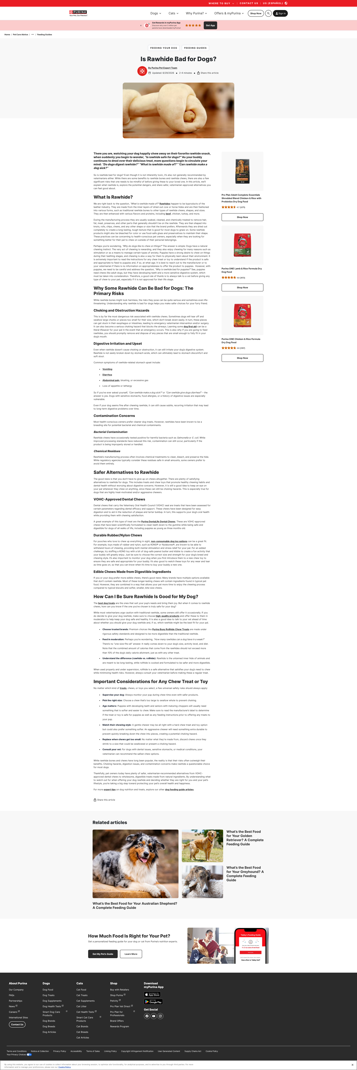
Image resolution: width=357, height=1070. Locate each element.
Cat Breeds (82, 1032)
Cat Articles (82, 1037)
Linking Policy (110, 1051)
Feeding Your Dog (163, 48)
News (12, 1006)
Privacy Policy (59, 1051)
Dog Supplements (52, 1000)
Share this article (210, 72)
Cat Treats (81, 995)
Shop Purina (116, 995)
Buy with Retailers (119, 989)
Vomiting (107, 369)
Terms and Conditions (16, 1051)
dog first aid (190, 326)
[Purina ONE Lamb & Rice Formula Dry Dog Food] (242, 245)
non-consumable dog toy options (169, 541)
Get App (210, 25)
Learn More (131, 954)
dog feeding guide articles (179, 789)
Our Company (16, 989)
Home (7, 34)
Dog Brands (49, 1020)
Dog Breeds (49, 1026)
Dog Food (48, 989)
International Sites (18, 1017)
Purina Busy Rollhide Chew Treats (170, 629)
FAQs (11, 995)
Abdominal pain (110, 380)
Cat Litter (81, 1006)
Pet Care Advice (20, 34)
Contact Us (17, 1024)
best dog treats (106, 603)
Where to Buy (219, 3)
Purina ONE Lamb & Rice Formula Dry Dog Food (242, 270)
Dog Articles (49, 1032)
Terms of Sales (93, 1051)
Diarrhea (107, 374)
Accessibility (76, 1051)
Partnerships (15, 1000)
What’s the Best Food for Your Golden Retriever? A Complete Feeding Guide (245, 838)
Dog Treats (48, 995)
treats (123, 688)
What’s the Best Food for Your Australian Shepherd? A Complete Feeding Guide (135, 905)
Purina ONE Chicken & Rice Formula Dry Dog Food (241, 341)
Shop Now (255, 13)
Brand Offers (117, 1020)
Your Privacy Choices (16, 1054)
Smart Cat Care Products (84, 1019)
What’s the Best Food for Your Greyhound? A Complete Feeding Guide (245, 874)
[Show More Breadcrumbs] (32, 34)
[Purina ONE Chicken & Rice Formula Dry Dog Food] (242, 315)
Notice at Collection (40, 1051)
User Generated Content (169, 1051)
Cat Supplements (85, 1000)
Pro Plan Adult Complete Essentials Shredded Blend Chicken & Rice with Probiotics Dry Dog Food (241, 198)
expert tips (110, 789)
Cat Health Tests (85, 1012)
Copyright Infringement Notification (137, 1051)
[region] (178, 1065)
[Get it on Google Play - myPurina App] (153, 1001)
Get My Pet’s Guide (103, 954)
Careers (13, 1012)
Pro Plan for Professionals (117, 1014)
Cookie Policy (212, 1051)
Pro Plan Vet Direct (120, 1006)
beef (168, 213)
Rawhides (165, 203)
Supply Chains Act (192, 1051)
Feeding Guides (44, 34)
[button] (242, 217)
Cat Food (81, 989)
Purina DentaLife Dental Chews (158, 521)
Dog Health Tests (52, 1006)
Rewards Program (119, 1026)
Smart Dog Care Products (51, 1014)
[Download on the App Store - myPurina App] (152, 994)
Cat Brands (82, 1026)
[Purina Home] (78, 13)
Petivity (114, 1000)
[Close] (141, 25)
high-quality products (167, 616)
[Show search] (268, 13)
